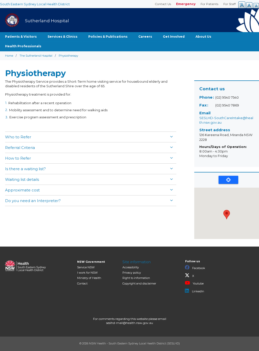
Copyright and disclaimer (139, 283)
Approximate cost (22, 190)
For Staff (229, 4)
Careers (145, 36)
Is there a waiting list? (25, 168)
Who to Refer (18, 137)
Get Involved (174, 36)
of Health (89, 278)
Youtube (198, 283)
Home (9, 55)
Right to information (136, 278)
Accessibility (130, 267)
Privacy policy (131, 272)
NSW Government (91, 262)
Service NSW (86, 267)
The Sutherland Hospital (35, 55)
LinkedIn (197, 291)
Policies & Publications (107, 36)
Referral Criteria (20, 147)
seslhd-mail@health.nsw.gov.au (129, 323)
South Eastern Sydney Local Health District (35, 4)
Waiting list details (22, 179)
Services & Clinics (62, 36)
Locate (228, 180)
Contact (82, 283)
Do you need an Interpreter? (33, 200)
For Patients (209, 4)
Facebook (198, 268)
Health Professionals (23, 46)
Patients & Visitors (21, 36)
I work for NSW (87, 272)
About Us (203, 36)
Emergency (186, 4)
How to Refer (18, 158)
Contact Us (163, 4)
